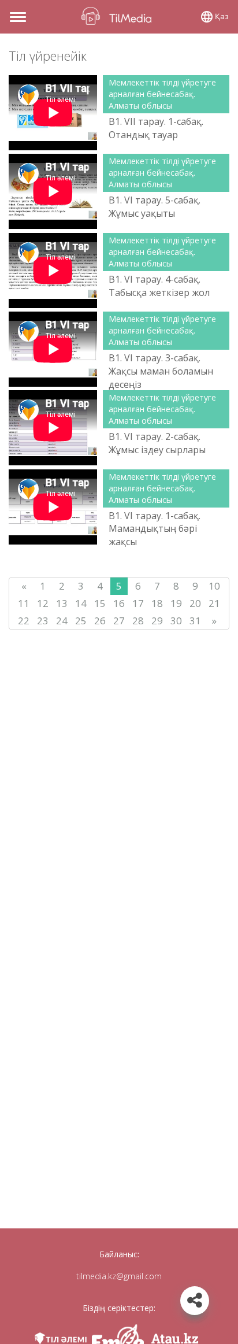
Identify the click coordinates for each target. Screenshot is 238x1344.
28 (138, 620)
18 (157, 603)
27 (119, 620)
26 (100, 620)
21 (214, 603)
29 (157, 620)
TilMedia (119, 16)
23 (43, 620)
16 (119, 603)
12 (43, 603)
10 (214, 586)
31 (195, 620)
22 (23, 620)
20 (195, 603)
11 (23, 603)
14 (81, 603)
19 (176, 603)
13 (62, 603)
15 (100, 603)
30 (176, 620)
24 (62, 620)
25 (81, 620)
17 (138, 603)
